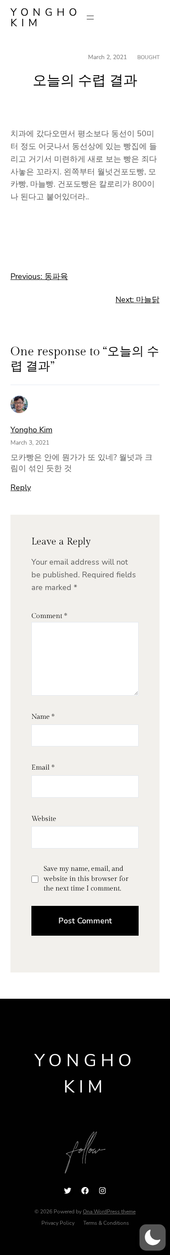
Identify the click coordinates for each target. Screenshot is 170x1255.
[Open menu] (90, 17)
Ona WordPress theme (109, 1211)
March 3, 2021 (29, 442)
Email (42, 768)
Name (42, 717)
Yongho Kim (45, 17)
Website (43, 819)
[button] (152, 1237)
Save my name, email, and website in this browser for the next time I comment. (86, 879)
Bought (148, 57)
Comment (49, 616)
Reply (20, 487)
